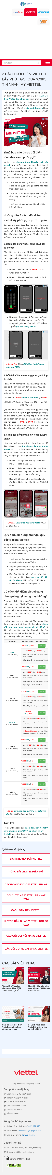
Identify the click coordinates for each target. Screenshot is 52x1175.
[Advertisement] (26, 41)
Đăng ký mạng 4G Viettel (17, 1098)
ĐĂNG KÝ (42, 645)
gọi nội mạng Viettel (26, 326)
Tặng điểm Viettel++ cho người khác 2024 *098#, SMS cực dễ (11, 988)
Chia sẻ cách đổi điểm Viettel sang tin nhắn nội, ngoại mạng (12, 1027)
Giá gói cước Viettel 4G (16, 1102)
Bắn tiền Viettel (12, 1114)
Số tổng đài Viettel (14, 1110)
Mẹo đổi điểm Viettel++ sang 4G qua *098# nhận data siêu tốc (39, 988)
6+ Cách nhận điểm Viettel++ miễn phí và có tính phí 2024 (37, 1027)
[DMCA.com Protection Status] (13, 1165)
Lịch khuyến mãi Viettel (16, 1106)
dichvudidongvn (28, 1135)
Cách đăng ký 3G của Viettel (18, 1094)
